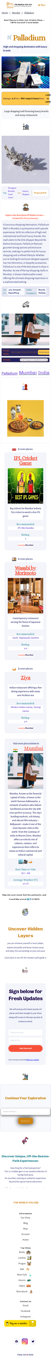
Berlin (22, 1252)
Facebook (25, 1311)
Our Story (25, 1217)
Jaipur (22, 1286)
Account (25, 1234)
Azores (22, 1280)
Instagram (25, 1316)
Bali (22, 1269)
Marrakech (21, 1291)
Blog (25, 1223)
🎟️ (14, 449)
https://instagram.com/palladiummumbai (23, 352)
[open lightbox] (25, 486)
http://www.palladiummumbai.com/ (15, 360)
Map (25, 1228)
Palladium (29, 13)
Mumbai (16, 13)
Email (25, 1305)
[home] (19, 5)
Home (5, 13)
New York (22, 1274)
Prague (22, 1263)
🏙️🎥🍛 (25, 862)
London (22, 1258)
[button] (41, 5)
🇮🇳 (15, 750)
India (43, 372)
